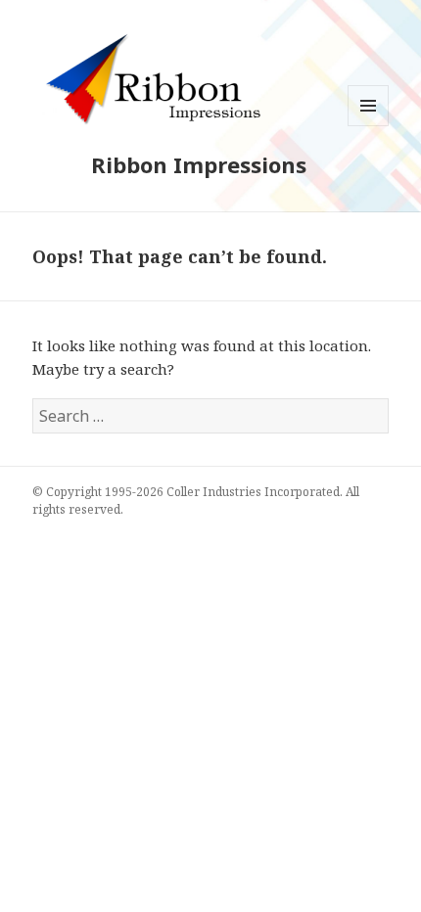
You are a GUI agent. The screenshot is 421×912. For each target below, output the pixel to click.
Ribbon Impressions (198, 164)
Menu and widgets (369, 125)
